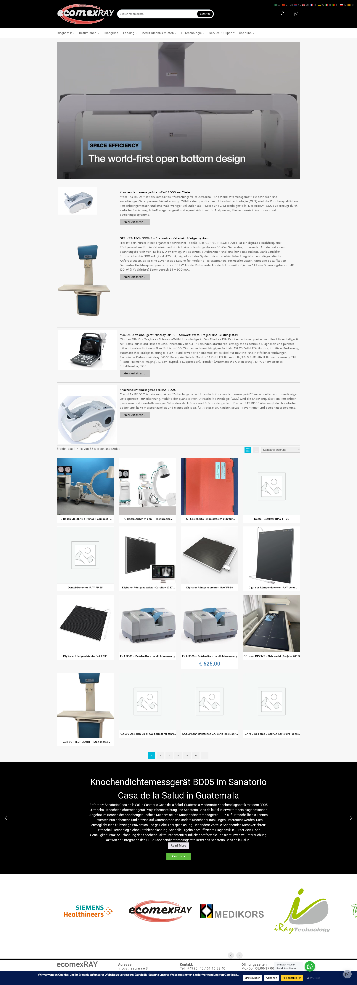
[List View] (256, 450)
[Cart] (296, 14)
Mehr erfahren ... (134, 222)
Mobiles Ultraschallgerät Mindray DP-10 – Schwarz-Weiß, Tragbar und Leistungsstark (179, 335)
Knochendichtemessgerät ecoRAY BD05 (148, 390)
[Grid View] (248, 450)
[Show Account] (283, 14)
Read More (180, 846)
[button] (6, 818)
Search (205, 13)
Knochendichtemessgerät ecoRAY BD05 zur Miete (155, 192)
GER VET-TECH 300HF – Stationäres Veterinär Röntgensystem (164, 238)
